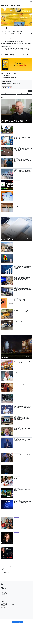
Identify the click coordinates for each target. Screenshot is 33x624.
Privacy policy (4, 603)
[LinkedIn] (6, 28)
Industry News (17, 147)
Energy (15, 158)
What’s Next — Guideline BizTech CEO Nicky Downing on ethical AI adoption (22, 533)
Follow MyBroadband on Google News (9, 84)
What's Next (4, 592)
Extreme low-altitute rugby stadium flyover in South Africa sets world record (23, 171)
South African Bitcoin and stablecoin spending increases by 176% (22, 311)
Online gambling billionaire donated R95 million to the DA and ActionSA (22, 407)
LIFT (2, 569)
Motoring (16, 169)
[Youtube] (10, 611)
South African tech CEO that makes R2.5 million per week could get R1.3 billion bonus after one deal (15, 121)
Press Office (4, 588)
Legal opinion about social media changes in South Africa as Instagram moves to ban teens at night (22, 193)
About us (3, 596)
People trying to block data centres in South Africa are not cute (22, 429)
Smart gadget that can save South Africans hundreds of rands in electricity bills (23, 160)
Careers (3, 601)
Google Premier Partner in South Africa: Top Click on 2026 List (23, 182)
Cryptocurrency (17, 309)
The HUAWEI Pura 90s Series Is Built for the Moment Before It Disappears (23, 300)
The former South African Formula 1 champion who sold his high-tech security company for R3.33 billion (22, 373)
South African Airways (5, 572)
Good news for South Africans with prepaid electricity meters (22, 440)
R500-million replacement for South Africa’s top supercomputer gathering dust (22, 127)
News (2, 587)
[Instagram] (12, 611)
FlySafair (3, 568)
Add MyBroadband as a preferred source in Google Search (13, 83)
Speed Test (3, 594)
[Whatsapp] (6, 611)
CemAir (3, 573)
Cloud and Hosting (17, 427)
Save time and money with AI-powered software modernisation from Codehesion (23, 149)
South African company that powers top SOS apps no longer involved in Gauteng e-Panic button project (23, 278)
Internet (15, 405)
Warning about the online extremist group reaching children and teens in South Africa (22, 289)
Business (15, 136)
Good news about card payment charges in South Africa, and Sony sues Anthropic (23, 205)
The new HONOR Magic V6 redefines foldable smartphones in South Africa (22, 385)
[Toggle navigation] (1, 1)
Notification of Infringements (8, 604)
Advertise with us (5, 597)
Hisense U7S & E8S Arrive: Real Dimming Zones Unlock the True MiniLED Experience (21, 418)
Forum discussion (24, 93)
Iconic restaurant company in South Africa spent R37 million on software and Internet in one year (22, 362)
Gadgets (15, 276)
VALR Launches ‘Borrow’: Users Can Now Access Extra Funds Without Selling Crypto (22, 502)
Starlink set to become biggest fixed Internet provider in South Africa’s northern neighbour (22, 256)
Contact (3, 600)
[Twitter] (3, 28)
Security (15, 287)
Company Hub (4, 593)
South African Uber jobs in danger (21, 321)
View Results (16, 578)
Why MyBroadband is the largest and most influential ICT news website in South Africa (22, 267)
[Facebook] (2, 611)
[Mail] (10, 28)
